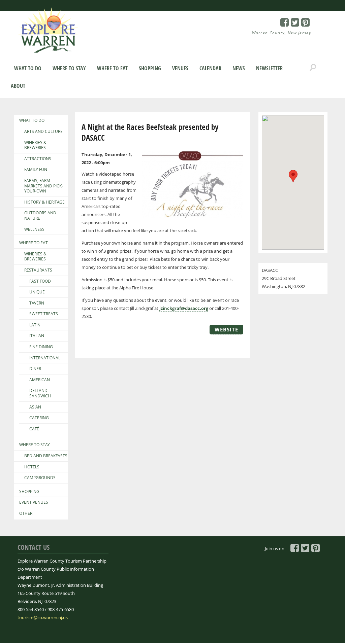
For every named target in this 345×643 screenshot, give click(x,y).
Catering (39, 418)
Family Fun (35, 169)
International (44, 358)
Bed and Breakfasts (45, 456)
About (18, 86)
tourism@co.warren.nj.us (43, 617)
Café (34, 429)
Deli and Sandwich (40, 393)
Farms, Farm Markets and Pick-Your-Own (43, 186)
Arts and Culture (43, 131)
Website (226, 329)
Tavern (36, 303)
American (39, 380)
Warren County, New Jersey (282, 33)
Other (25, 513)
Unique (37, 292)
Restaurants (38, 270)
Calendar (210, 68)
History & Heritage (44, 202)
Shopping (150, 68)
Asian (35, 407)
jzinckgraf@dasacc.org (183, 308)
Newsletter (269, 68)
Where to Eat (112, 68)
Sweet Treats (43, 314)
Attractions (37, 159)
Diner (35, 368)
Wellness (34, 229)
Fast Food (40, 281)
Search (313, 68)
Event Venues (33, 502)
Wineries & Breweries (35, 145)
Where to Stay (69, 68)
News (238, 68)
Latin (34, 325)
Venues (180, 68)
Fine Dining (41, 347)
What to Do (27, 68)
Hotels (31, 467)
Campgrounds (40, 477)
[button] (293, 176)
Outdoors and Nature (40, 215)
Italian (36, 335)
